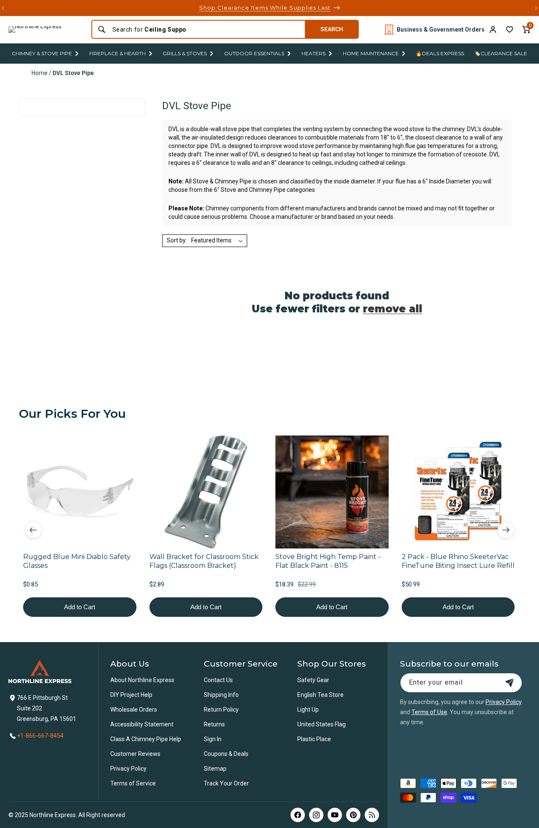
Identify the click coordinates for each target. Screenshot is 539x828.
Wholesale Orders (133, 709)
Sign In (212, 739)
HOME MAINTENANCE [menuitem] (371, 53)
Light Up (308, 709)
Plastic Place (314, 739)
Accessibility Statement (141, 724)
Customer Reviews (135, 753)
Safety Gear (313, 680)
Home (40, 73)
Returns (214, 724)
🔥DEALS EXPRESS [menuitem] (440, 53)
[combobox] (206, 29)
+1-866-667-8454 (40, 735)
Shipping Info (221, 694)
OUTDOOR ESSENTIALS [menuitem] (254, 53)
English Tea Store (320, 694)
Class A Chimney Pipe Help (145, 739)
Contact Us (218, 680)
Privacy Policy (128, 768)
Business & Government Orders (441, 29)
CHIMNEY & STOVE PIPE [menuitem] (42, 53)
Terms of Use (429, 712)
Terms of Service (133, 783)
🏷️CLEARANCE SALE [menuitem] (500, 53)
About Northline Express (142, 680)
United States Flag (321, 724)
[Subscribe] (509, 683)
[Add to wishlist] (509, 29)
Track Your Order (226, 783)
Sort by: (177, 240)
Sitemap (215, 768)
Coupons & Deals (226, 753)
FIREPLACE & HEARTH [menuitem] (117, 53)
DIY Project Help (131, 694)
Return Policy (221, 709)
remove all (392, 309)
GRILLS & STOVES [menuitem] (185, 53)
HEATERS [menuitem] (314, 53)
